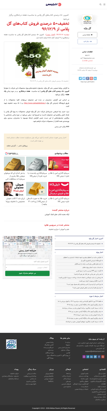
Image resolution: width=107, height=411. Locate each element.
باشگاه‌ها (51, 381)
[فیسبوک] (99, 356)
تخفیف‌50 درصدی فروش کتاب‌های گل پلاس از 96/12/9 (84, 244)
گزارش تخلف (11, 145)
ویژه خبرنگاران (49, 353)
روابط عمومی (50, 342)
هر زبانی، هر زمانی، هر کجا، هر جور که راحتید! (87, 274)
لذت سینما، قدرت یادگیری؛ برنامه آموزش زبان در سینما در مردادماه (81, 308)
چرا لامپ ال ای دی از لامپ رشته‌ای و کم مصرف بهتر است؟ (84, 284)
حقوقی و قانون (84, 381)
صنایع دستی (67, 386)
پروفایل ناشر (22, 145)
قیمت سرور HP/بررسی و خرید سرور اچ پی (88, 271)
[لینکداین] (91, 356)
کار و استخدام (102, 394)
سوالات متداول (65, 350)
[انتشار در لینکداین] (95, 78)
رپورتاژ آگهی (50, 358)
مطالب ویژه (50, 355)
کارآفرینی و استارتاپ (100, 376)
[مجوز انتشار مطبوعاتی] (11, 344)
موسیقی (68, 381)
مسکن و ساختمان (100, 399)
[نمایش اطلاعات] (87, 61)
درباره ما (67, 342)
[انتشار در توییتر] (84, 78)
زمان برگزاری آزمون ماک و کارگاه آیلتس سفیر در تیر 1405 (84, 311)
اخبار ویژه (99, 252)
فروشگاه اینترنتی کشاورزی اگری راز (91, 260)
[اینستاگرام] (84, 356)
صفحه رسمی (87, 35)
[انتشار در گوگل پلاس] (91, 78)
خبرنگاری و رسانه (49, 347)
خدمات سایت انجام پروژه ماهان (91, 267)
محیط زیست (84, 386)
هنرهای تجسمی (66, 384)
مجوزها (68, 345)
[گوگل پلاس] (102, 356)
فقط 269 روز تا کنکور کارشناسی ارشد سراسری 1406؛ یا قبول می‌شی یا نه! (79, 301)
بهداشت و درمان (83, 376)
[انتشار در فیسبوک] (87, 78)
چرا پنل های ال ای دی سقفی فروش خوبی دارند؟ (87, 288)
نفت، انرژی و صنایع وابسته (98, 379)
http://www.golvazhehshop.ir (35, 103)
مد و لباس (33, 379)
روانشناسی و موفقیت (30, 376)
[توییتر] (95, 356)
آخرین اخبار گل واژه (96, 238)
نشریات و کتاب (66, 376)
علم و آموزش (64, 229)
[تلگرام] (87, 356)
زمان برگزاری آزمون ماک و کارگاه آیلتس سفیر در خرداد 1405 (84, 318)
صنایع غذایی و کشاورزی (99, 392)
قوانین (68, 353)
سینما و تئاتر (67, 379)
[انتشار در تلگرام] (80, 78)
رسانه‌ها (68, 373)
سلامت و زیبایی (31, 373)
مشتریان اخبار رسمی (64, 347)
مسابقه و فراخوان (13, 379)
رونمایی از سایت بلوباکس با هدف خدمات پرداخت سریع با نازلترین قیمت (80, 277)
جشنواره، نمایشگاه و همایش (10, 376)
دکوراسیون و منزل (31, 384)
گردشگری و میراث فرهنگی (80, 384)
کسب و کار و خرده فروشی (98, 389)
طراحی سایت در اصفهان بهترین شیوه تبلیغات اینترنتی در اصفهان (82, 257)
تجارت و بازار (102, 373)
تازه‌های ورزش (50, 373)
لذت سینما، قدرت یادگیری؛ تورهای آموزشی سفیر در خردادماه (83, 322)
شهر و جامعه (84, 379)
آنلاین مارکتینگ (49, 345)
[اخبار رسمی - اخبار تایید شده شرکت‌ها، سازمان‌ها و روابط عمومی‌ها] (53, 4)
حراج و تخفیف (54, 229)
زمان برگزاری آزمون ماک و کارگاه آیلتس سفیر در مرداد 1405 (84, 305)
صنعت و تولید (102, 386)
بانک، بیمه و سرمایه (100, 397)
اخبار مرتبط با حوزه (96, 296)
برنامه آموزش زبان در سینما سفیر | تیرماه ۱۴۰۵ (87, 315)
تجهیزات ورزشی (49, 379)
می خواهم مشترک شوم (27, 273)
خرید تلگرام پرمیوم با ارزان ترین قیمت (90, 281)
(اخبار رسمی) (50, 34)
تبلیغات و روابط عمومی (81, 389)
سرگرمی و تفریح (31, 381)
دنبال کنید (86, 41)
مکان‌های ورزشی (49, 376)
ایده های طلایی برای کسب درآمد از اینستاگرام (88, 264)
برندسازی (51, 350)
